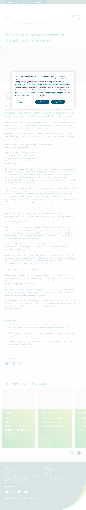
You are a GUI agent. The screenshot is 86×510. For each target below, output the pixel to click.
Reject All (58, 102)
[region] (43, 90)
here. (45, 95)
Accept (42, 102)
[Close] (71, 74)
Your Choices (19, 102)
